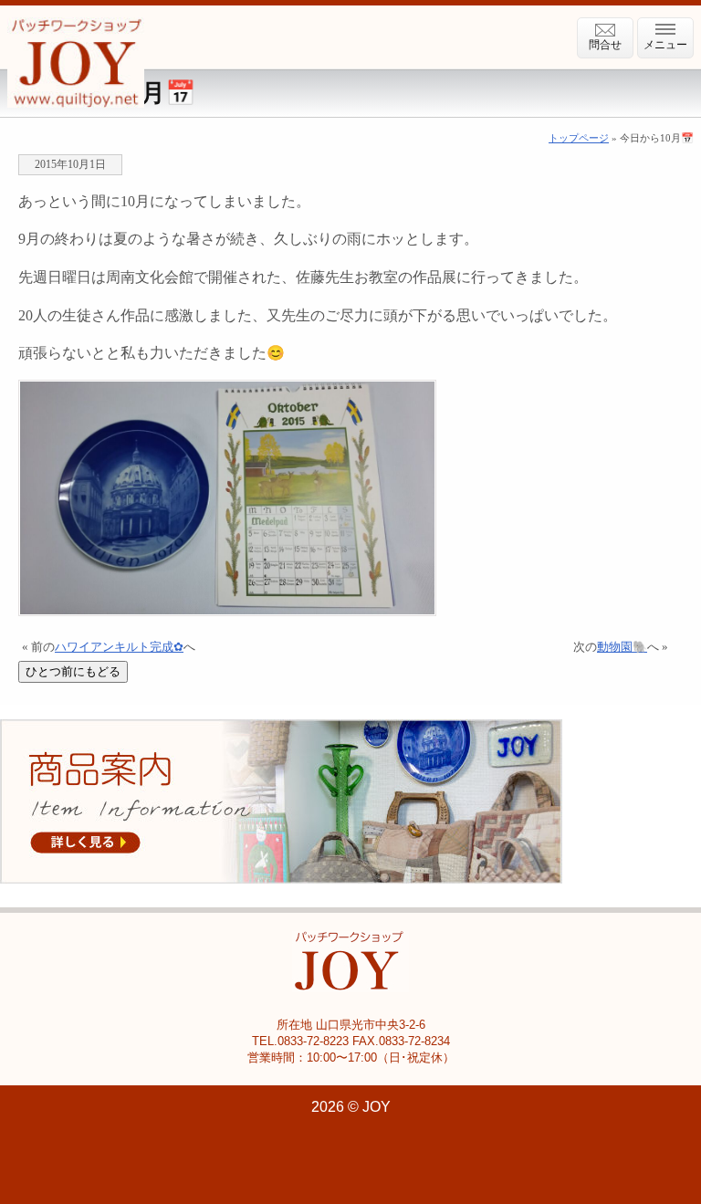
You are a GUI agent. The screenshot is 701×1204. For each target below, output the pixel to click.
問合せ (605, 44)
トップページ (579, 137)
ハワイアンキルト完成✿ (119, 647)
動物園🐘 (622, 647)
